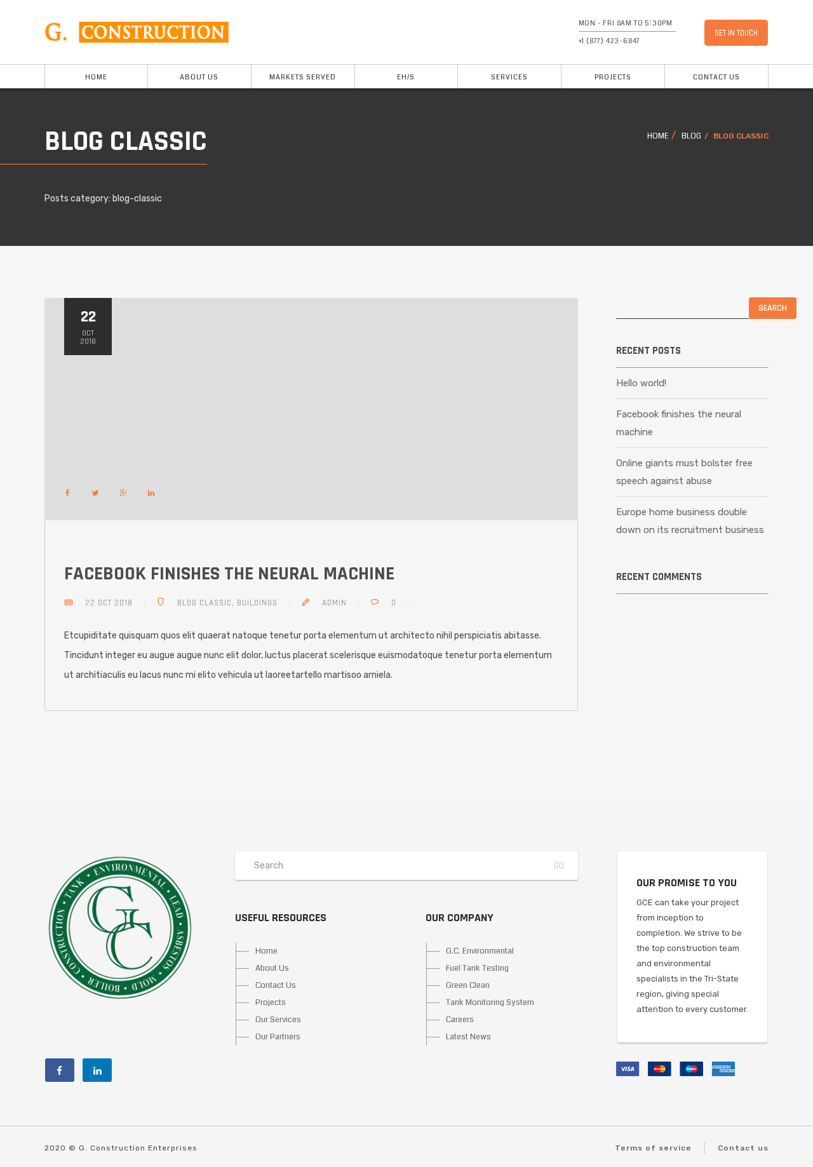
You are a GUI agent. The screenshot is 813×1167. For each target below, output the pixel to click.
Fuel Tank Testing (477, 968)
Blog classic (204, 603)
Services (509, 77)
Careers (460, 1019)
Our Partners (277, 1036)
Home (96, 77)
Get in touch (736, 33)
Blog (691, 136)
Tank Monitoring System (490, 1002)
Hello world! (641, 383)
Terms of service (653, 1147)
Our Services (278, 1019)
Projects (613, 77)
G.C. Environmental (480, 951)
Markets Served (302, 77)
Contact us (743, 1147)
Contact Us (716, 77)
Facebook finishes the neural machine (229, 574)
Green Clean (468, 985)
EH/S (406, 77)
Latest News (468, 1036)
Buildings (257, 603)
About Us (199, 77)
